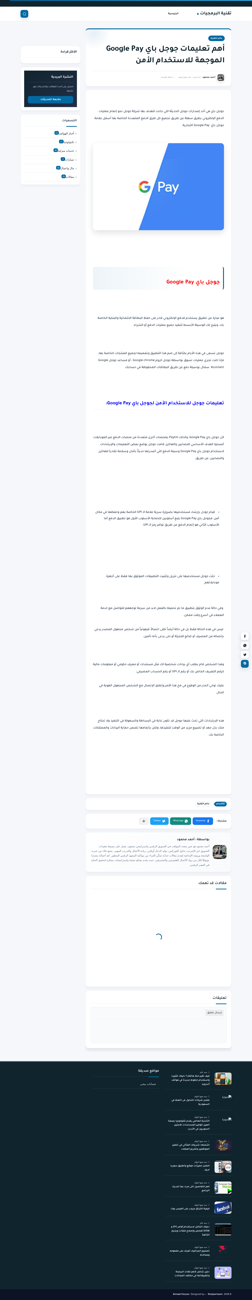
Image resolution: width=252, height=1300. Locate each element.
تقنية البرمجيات (216, 13)
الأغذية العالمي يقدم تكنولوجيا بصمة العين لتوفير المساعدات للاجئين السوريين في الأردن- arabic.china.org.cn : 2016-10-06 (189, 1126)
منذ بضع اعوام (200, 1096)
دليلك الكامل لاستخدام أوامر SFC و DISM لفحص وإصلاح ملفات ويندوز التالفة (190, 1231)
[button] (203, 821)
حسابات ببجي (148, 1083)
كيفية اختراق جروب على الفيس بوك (190, 1209)
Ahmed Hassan (181, 1294)
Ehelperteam (215, 1294)
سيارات (68, 159)
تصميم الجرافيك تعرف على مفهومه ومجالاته (190, 1253)
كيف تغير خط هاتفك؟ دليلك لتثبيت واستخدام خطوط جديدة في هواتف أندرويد (190, 1080)
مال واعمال (65, 168)
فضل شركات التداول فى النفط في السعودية (190, 1102)
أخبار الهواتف (65, 133)
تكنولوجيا (67, 142)
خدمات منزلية (64, 150)
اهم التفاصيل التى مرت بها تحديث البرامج (191, 1189)
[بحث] (24, 14)
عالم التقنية (216, 38)
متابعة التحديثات (50, 99)
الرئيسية (173, 13)
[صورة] (223, 1079)
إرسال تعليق (214, 1012)
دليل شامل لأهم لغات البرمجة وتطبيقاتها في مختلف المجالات (192, 1274)
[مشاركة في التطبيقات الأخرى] (144, 821)
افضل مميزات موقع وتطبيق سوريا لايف (190, 1168)
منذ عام (203, 1072)
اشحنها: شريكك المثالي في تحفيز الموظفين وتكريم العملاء (191, 1147)
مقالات (68, 176)
